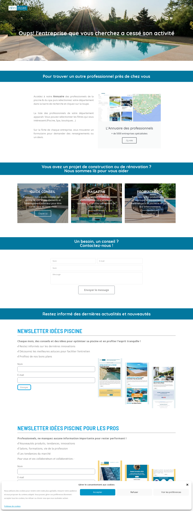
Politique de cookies (12, 506)
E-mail (20, 374)
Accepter (97, 492)
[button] (187, 484)
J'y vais (129, 140)
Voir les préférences (171, 492)
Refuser (134, 492)
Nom (20, 364)
